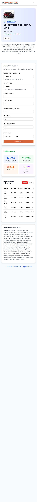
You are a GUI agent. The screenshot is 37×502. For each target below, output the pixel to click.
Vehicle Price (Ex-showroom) (12, 73)
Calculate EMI (18, 141)
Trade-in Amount (8, 93)
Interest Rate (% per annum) (12, 108)
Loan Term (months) (9, 123)
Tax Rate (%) (7, 115)
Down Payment (8, 83)
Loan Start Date (8, 133)
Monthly (25, 182)
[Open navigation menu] (34, 2)
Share (8, 38)
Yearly (30, 182)
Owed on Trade (8, 100)
